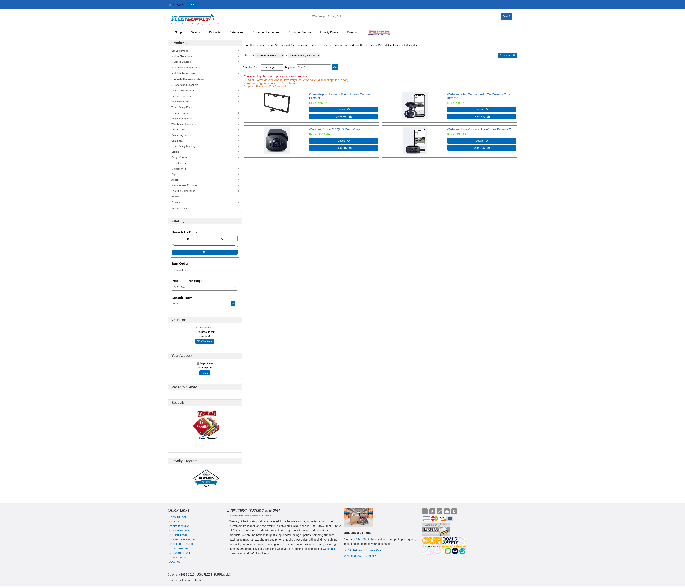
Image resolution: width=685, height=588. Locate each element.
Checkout (206, 341)
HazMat (175, 196)
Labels (175, 151)
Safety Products (180, 101)
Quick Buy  (344, 116)
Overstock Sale (180, 163)
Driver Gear (178, 129)
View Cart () (506, 6)
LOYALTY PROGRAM (179, 548)
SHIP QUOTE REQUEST (181, 553)
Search (195, 32)
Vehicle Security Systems (189, 78)
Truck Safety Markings (184, 146)
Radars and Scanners (186, 84)
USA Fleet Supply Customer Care (363, 550)
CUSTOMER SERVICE (180, 530)
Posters (175, 202)
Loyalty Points (329, 32)
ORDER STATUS (177, 522)
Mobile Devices (182, 61)
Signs (174, 174)
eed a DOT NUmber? (362, 555)
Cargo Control (179, 157)
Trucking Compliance (183, 190)
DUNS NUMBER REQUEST (183, 539)
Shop (178, 32)
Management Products (184, 185)
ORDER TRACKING (179, 526)
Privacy (198, 580)
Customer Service (299, 32)
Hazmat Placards (181, 96)
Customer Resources (265, 32)
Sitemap (187, 580)
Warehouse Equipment (184, 124)
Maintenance (178, 168)
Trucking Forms (180, 113)
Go (335, 67)
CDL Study (177, 140)
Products (214, 32)
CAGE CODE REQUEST (181, 544)
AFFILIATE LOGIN (178, 535)
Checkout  (507, 55)
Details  (344, 109)
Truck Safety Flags (181, 107)
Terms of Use (175, 580)
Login (191, 4)
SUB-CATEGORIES (178, 557)
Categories (236, 32)
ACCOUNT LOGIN (178, 517)
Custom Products (181, 208)
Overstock (353, 32)
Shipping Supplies (181, 118)
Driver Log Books (181, 135)
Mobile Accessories (184, 73)
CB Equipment (179, 50)
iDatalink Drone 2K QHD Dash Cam (334, 129)
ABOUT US (174, 562)
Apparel (175, 179)
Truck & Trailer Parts (182, 90)
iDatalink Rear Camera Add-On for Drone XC (479, 129)
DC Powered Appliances (187, 67)
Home (248, 55)
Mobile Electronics (181, 56)
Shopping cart (207, 327)
